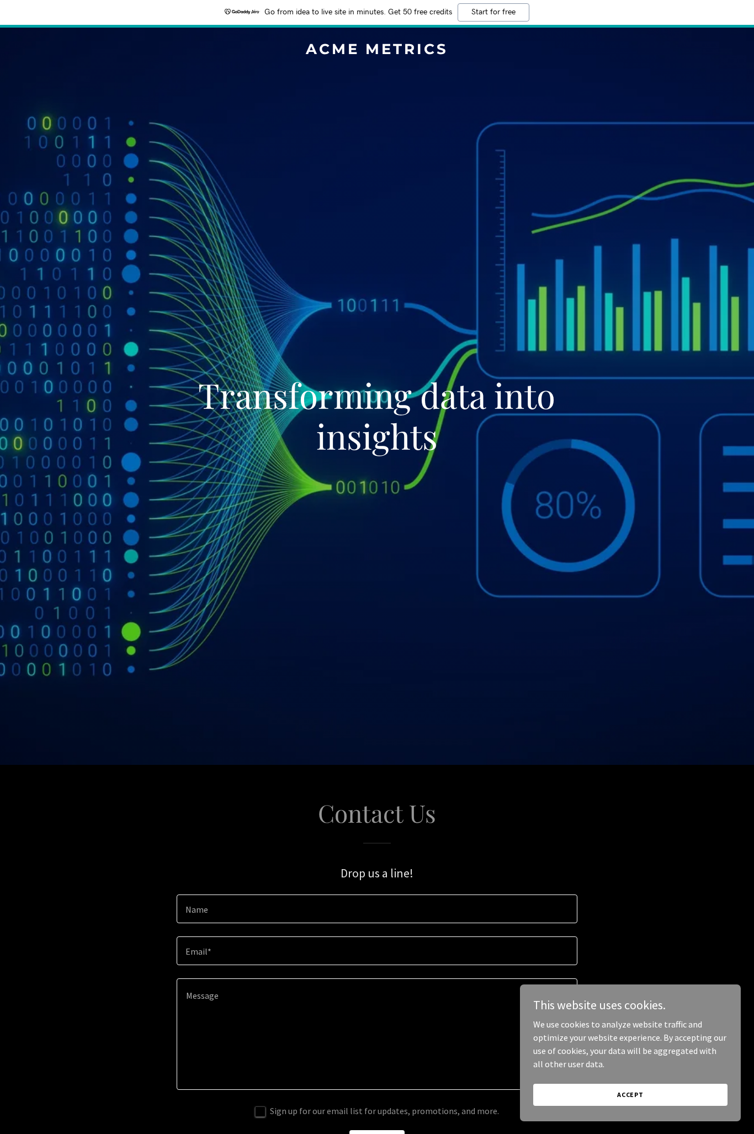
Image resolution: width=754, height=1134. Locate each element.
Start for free (493, 12)
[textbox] (377, 909)
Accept (630, 1094)
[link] (377, 50)
